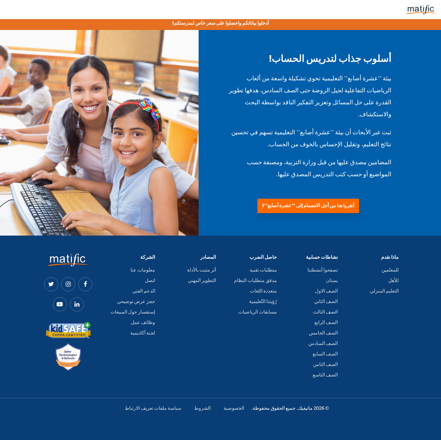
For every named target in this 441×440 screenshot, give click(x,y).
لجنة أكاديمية (142, 333)
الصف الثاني (326, 301)
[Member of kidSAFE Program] (68, 330)
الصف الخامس (323, 333)
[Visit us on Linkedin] (77, 304)
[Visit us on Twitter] (51, 284)
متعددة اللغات (263, 291)
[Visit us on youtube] (60, 304)
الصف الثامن (325, 364)
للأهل (393, 280)
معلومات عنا (142, 270)
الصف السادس (323, 343)
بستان (332, 280)
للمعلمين (390, 270)
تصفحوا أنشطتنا (323, 270)
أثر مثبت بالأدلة (201, 270)
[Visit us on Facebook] (85, 284)
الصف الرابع (326, 322)
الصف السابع (325, 354)
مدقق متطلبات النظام (255, 280)
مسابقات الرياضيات (257, 312)
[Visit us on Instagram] (68, 284)
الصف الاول (326, 291)
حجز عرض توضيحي (136, 301)
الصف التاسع (325, 375)
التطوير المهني (202, 280)
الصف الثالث (325, 312)
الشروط (202, 408)
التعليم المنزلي (384, 291)
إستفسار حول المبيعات (132, 312)
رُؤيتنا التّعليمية (263, 301)
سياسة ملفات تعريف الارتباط (153, 408)
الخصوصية (234, 408)
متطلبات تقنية (263, 270)
